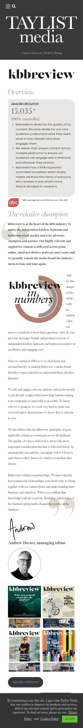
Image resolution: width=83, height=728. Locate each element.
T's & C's (48, 53)
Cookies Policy (50, 719)
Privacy (58, 53)
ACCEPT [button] (70, 719)
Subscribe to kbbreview (25, 682)
